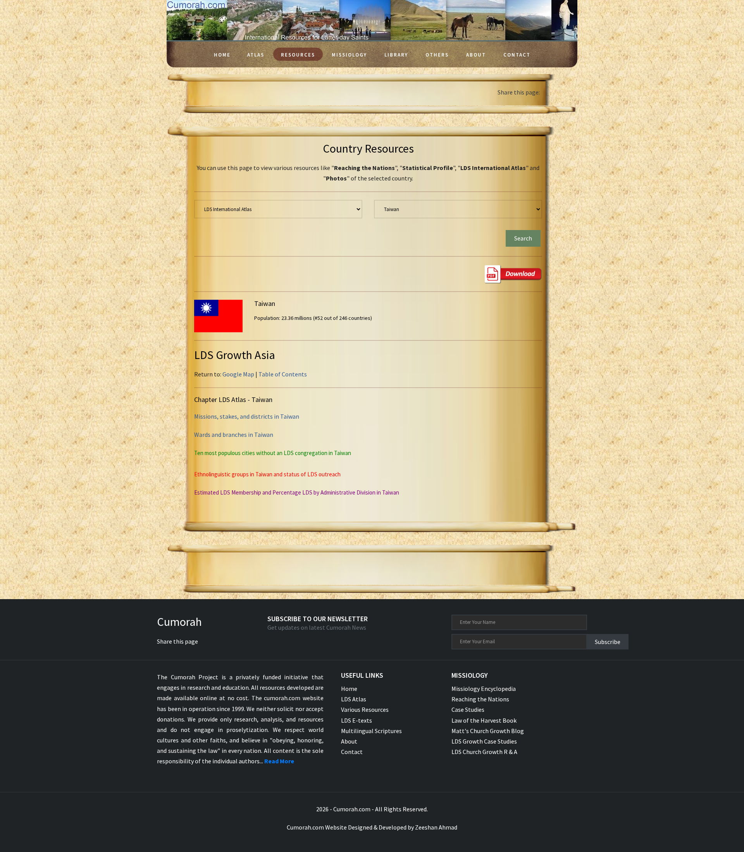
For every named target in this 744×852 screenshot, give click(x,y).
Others (437, 55)
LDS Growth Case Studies (484, 741)
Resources (298, 55)
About (476, 55)
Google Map (238, 374)
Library (396, 55)
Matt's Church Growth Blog (487, 731)
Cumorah (179, 621)
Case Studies (467, 709)
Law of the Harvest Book (484, 720)
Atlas (255, 55)
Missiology (349, 55)
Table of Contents (282, 374)
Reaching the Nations (480, 699)
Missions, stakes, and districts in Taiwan (246, 416)
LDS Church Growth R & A (484, 752)
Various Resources (365, 709)
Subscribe (607, 642)
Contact (516, 55)
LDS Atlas (353, 699)
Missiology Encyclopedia (483, 688)
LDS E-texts (356, 720)
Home (222, 55)
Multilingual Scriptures (371, 731)
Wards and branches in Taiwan (233, 434)
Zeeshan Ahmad (436, 827)
